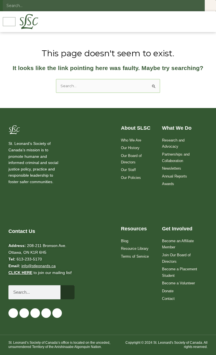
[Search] (210, 5)
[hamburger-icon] (9, 21)
